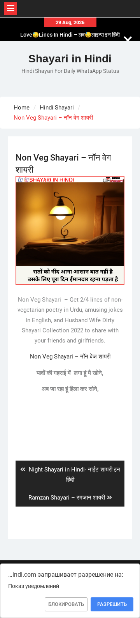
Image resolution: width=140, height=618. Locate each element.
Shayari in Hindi (70, 59)
